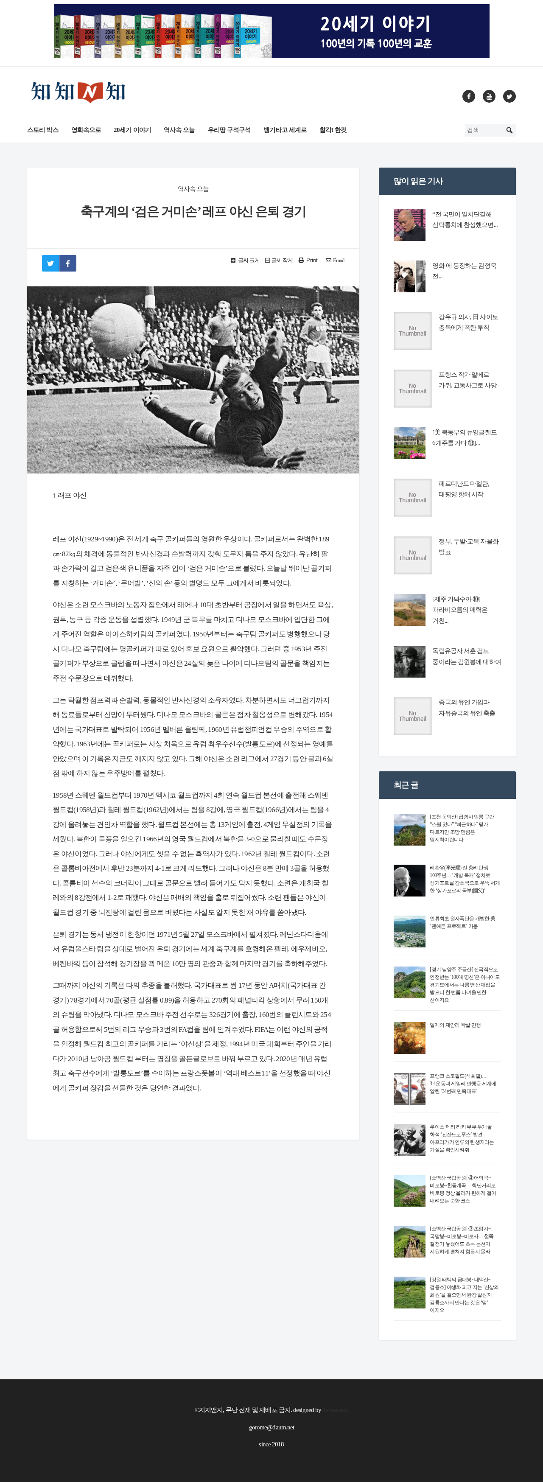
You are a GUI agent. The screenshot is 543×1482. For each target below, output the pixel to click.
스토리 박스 (43, 129)
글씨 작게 (282, 260)
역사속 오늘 (179, 129)
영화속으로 (86, 129)
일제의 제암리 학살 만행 (455, 1025)
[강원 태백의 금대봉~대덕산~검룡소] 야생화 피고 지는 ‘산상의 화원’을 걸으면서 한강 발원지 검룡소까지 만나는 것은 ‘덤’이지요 (464, 1295)
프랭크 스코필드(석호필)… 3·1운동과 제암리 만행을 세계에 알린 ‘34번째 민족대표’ (463, 1083)
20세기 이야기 (132, 129)
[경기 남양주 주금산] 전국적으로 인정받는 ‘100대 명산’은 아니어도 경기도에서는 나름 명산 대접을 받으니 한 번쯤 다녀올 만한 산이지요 (465, 985)
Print (312, 260)
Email (339, 260)
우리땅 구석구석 (229, 129)
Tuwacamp (335, 1409)
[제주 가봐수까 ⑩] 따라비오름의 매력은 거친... (459, 610)
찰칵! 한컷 (333, 129)
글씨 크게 (248, 260)
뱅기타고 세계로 (285, 129)
